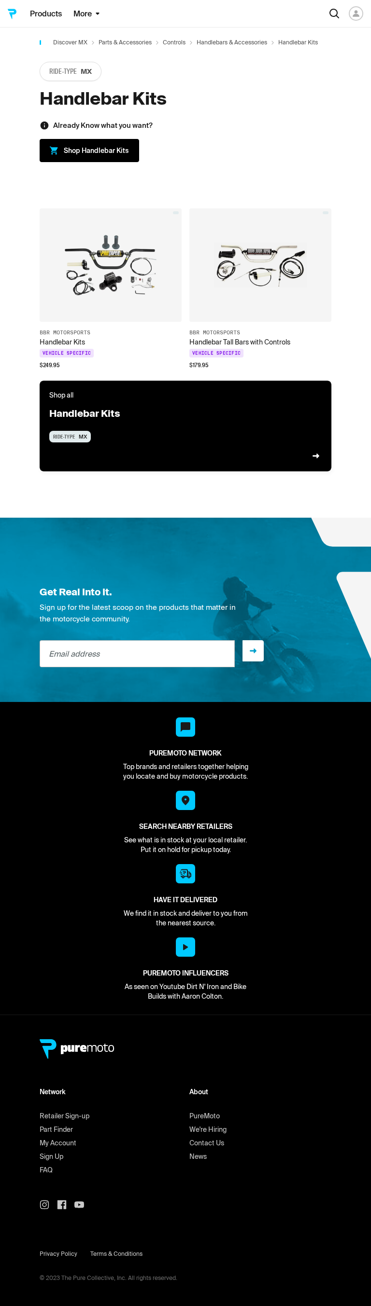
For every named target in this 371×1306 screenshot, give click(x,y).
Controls (174, 42)
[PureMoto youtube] (83, 1205)
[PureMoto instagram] (48, 1205)
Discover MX (70, 42)
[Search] (334, 13)
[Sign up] (253, 650)
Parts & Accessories (125, 42)
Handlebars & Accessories (232, 42)
